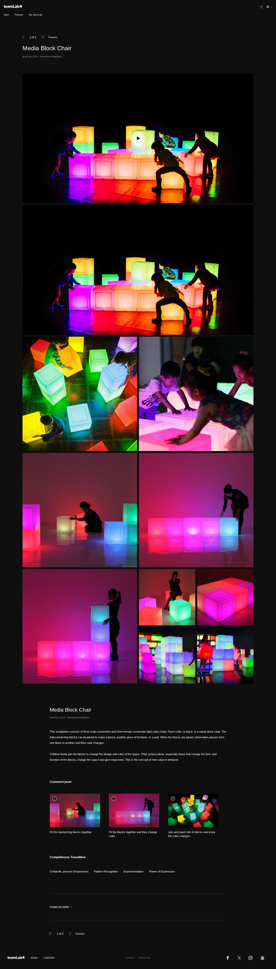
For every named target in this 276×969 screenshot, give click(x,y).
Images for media (59, 906)
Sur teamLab (35, 14)
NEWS (34, 958)
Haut (6, 14)
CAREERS (49, 958)
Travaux (18, 14)
